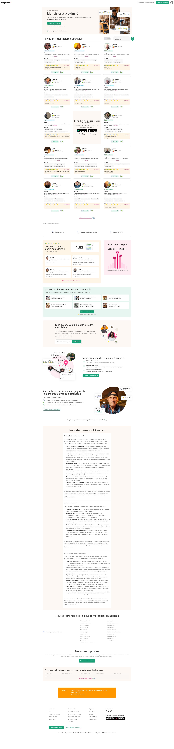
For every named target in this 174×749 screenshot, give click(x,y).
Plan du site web (112, 732)
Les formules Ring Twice (74, 714)
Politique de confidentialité (101, 732)
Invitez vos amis (53, 716)
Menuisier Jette (83, 629)
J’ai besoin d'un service (56, 727)
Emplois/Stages (93, 716)
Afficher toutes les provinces (85, 678)
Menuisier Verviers (84, 640)
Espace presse (93, 719)
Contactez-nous (72, 719)
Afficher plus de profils (85, 218)
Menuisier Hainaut (100, 673)
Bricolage (51, 223)
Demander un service (162, 2)
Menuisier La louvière (111, 629)
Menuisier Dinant (84, 627)
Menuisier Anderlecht (85, 620)
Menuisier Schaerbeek (111, 636)
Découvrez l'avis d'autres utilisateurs (71, 280)
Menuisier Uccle (110, 638)
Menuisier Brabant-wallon (84, 673)
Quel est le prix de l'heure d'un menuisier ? (75, 553)
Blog (50, 711)
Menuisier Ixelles (110, 627)
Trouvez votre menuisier (54, 23)
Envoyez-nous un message (78, 694)
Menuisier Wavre (110, 640)
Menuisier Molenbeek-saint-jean (114, 632)
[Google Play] (82, 130)
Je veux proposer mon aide (72, 727)
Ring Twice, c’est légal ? (74, 716)
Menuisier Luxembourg (67, 673)
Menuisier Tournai (84, 638)
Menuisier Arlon (110, 620)
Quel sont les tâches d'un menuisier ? (74, 436)
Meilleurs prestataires (54, 714)
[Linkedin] (109, 711)
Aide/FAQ (70, 722)
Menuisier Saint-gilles (85, 636)
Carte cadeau (52, 719)
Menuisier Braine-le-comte (112, 623)
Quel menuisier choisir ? (70, 503)
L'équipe (91, 714)
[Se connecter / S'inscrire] (171, 2)
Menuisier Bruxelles (84, 625)
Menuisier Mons (83, 634)
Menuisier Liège (83, 632)
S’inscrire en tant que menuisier (146, 2)
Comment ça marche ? (74, 711)
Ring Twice (45, 223)
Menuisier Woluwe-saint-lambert (87, 643)
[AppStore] (92, 130)
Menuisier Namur (110, 634)
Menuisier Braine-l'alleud (85, 623)
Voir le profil (55, 72)
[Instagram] (111, 711)
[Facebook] (106, 711)
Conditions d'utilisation (88, 732)
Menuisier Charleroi (111, 625)
